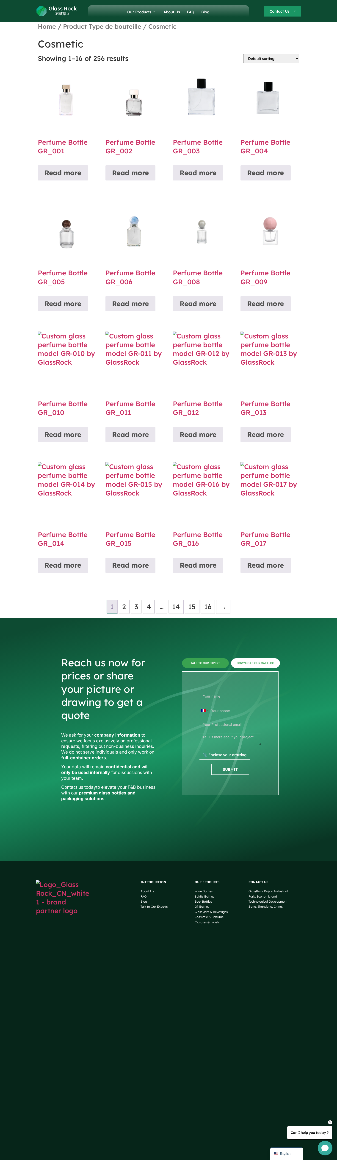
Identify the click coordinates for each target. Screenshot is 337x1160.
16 (207, 607)
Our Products (139, 12)
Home (47, 26)
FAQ (190, 12)
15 (192, 607)
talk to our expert (205, 663)
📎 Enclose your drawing (224, 754)
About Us (171, 12)
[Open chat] (325, 1148)
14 (176, 607)
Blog (205, 12)
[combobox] (204, 710)
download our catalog (255, 663)
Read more (62, 173)
